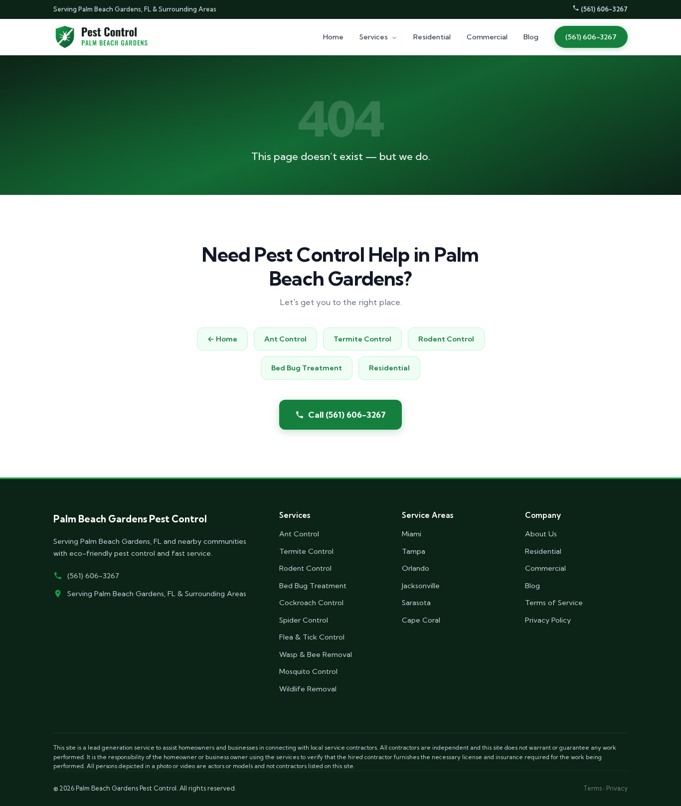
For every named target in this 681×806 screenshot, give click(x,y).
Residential (432, 36)
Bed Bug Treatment (306, 367)
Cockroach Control (311, 602)
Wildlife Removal (308, 688)
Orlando (415, 568)
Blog (530, 36)
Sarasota (416, 602)
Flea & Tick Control (311, 637)
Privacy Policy (548, 620)
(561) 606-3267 (603, 9)
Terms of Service (554, 602)
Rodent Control (446, 338)
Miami (411, 533)
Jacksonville (421, 585)
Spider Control (303, 620)
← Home (222, 338)
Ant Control (285, 338)
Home (333, 36)
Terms (592, 788)
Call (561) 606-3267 (347, 414)
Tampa (413, 551)
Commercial (487, 36)
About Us (541, 533)
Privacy (617, 788)
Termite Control (362, 338)
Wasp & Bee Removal (315, 654)
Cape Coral (421, 620)
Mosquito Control (308, 671)
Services (374, 36)
